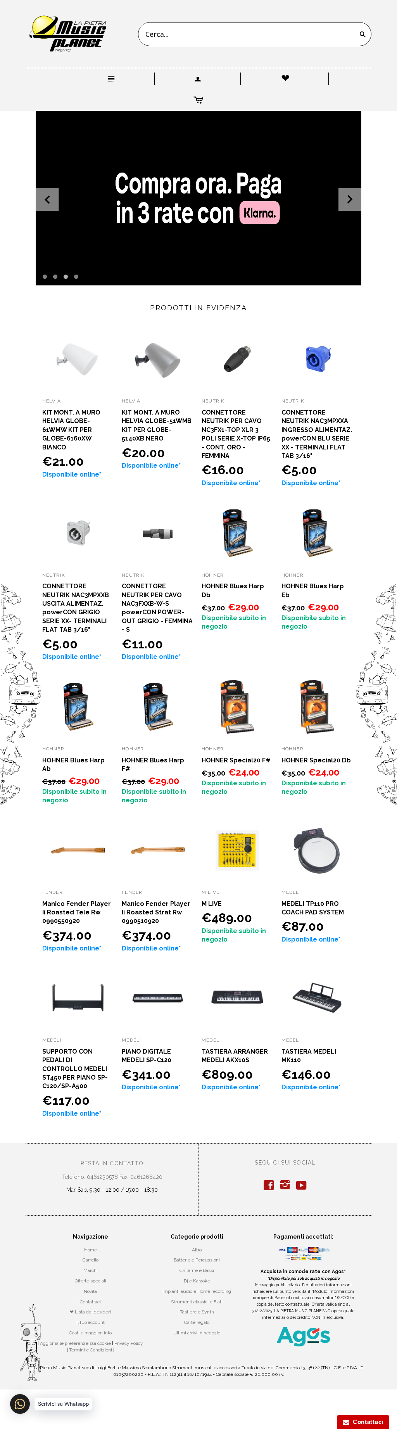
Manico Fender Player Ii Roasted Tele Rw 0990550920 (76, 912)
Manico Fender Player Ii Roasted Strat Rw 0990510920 (156, 912)
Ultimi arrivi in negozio (196, 1333)
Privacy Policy (128, 1343)
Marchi (90, 1270)
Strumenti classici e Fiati (197, 1302)
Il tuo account (90, 1322)
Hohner (213, 575)
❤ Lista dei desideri (90, 1312)
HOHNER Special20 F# (236, 760)
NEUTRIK (213, 401)
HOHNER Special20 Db (316, 760)
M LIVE (212, 903)
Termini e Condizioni (90, 1350)
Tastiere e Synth (197, 1312)
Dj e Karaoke (197, 1281)
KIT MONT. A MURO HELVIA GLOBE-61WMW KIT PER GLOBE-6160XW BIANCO (71, 430)
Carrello (90, 1260)
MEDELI (291, 892)
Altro (197, 1250)
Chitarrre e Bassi (197, 1270)
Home (90, 1250)
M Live (210, 892)
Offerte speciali (90, 1281)
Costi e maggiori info (90, 1333)
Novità (90, 1291)
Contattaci (90, 1302)
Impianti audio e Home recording (196, 1291)
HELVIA (51, 401)
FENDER (52, 892)
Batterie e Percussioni (197, 1260)
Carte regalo (196, 1322)
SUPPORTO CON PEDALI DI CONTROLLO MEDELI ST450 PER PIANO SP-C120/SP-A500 (75, 1069)
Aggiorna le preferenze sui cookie (75, 1343)
